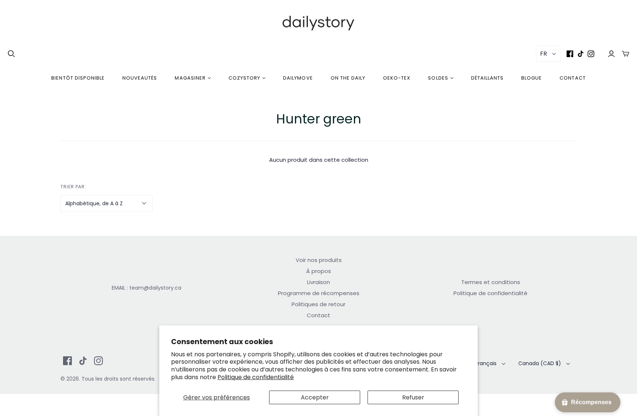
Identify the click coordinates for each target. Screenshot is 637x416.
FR (543, 53)
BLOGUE (531, 77)
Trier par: (73, 186)
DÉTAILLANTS (487, 77)
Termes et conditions (490, 282)
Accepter (315, 397)
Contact (318, 315)
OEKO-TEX (396, 77)
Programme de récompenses (318, 293)
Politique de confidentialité (255, 377)
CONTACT (572, 77)
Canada (539, 363)
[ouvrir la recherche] (11, 53)
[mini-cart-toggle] (625, 54)
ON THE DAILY (348, 77)
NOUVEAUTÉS (139, 77)
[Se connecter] (611, 54)
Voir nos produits (319, 260)
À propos (318, 271)
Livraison (318, 282)
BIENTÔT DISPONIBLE (78, 77)
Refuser (413, 397)
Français (486, 363)
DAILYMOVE (298, 77)
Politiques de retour (318, 304)
